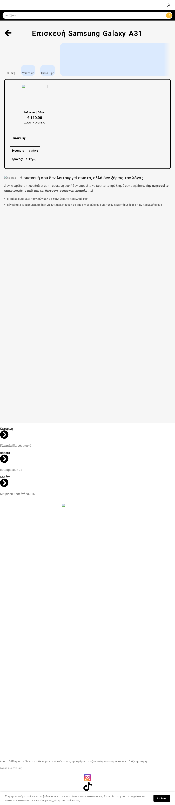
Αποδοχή (161, 798)
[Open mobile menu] (6, 5)
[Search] (169, 15)
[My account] (169, 5)
